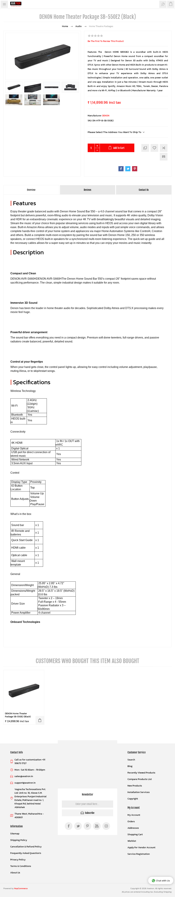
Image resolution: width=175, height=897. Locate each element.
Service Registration (138, 854)
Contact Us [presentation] (144, 189)
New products (134, 785)
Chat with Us (163, 880)
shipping (167, 891)
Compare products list (139, 779)
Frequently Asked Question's (25, 853)
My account (133, 815)
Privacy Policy (17, 859)
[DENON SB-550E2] (24, 690)
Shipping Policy (18, 840)
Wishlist (131, 841)
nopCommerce (21, 888)
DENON (105, 115)
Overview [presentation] (31, 189)
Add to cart (40, 720)
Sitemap (14, 833)
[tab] (31, 190)
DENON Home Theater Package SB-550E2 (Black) (18, 715)
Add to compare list (163, 148)
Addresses (133, 828)
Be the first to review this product (106, 41)
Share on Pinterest (134, 168)
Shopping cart (135, 834)
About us (15, 872)
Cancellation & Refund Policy (26, 846)
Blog (129, 766)
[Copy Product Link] (145, 148)
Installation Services (138, 792)
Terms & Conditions (20, 866)
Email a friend (163, 157)
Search (131, 759)
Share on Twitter (127, 168)
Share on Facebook (121, 168)
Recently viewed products (141, 772)
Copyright (132, 798)
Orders (131, 821)
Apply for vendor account (141, 847)
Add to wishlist (154, 148)
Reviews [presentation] (87, 189)
